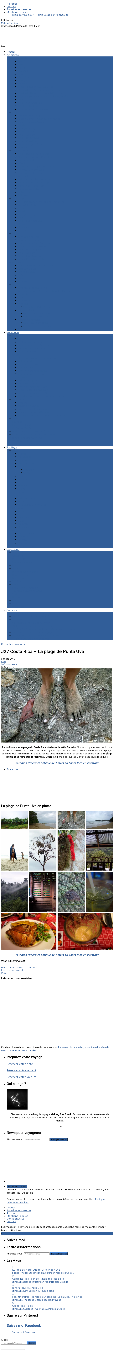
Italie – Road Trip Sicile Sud (34, 153)
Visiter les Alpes (27, 380)
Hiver (15, 284)
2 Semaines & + (21, 150)
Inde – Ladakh (26, 160)
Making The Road (10, 23)
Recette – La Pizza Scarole (33, 345)
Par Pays (12, 447)
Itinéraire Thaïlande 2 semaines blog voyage (36, 1299)
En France (13, 332)
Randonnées (20, 575)
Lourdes (23, 70)
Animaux (17, 552)
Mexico (22, 224)
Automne (18, 262)
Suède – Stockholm (29, 106)
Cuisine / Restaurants (25, 559)
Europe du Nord (27, 463)
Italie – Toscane (27, 99)
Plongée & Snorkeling (25, 571)
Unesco (17, 600)
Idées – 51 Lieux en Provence (35, 412)
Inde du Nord (26, 310)
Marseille (23, 77)
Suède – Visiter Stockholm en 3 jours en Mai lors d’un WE (43, 1272)
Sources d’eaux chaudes (27, 591)
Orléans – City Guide (24, 428)
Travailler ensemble (19, 9)
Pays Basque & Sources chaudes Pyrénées (43, 96)
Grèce (21, 275)
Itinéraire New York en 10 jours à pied (33, 1290)
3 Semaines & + (21, 176)
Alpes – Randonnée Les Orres (35, 86)
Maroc (21, 278)
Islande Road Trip (28, 236)
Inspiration (13, 549)
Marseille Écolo (27, 351)
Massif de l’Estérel (28, 405)
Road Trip (18, 578)
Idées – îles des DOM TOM (28, 437)
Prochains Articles (23, 546)
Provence (18, 399)
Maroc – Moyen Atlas (30, 144)
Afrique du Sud (27, 498)
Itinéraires (13, 55)
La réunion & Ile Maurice (32, 504)
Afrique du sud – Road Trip (34, 179)
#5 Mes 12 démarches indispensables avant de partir (43, 629)
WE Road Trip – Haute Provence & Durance (43, 415)
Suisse (21, 492)
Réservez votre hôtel (20, 1064)
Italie (21, 482)
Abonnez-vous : (15, 1139)
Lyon (21, 74)
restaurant (31, 967)
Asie (14, 530)
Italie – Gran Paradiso (30, 141)
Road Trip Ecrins (27, 383)
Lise (3, 661)
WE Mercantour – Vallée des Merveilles (41, 201)
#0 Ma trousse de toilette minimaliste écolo (38, 613)
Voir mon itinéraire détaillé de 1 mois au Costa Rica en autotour (57, 763)
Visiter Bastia (25, 361)
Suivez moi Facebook (24, 1325)
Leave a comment (12, 970)
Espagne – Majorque (30, 128)
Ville (14, 603)
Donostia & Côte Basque (37, 307)
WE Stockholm (27, 204)
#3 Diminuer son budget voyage (31, 622)
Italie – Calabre (26, 134)
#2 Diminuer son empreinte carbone (34, 619)
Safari (15, 584)
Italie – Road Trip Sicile (31, 249)
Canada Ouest (26, 271)
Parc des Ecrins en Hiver (32, 386)
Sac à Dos (18, 581)
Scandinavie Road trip (31, 240)
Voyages (20, 644)
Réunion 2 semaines (35, 323)
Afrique (16, 495)
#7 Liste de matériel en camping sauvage (37, 635)
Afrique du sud (27, 268)
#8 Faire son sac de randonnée (30, 638)
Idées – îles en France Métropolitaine (34, 434)
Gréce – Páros (26, 131)
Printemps (18, 198)
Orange (22, 80)
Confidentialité (15, 1218)
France (22, 466)
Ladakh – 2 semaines (35, 316)
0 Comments (9, 664)
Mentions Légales (17, 12)
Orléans (22, 83)
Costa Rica (24, 294)
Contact (11, 6)
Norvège (23, 485)
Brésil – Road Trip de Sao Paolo (36, 166)
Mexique (23, 524)
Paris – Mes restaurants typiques (31, 431)
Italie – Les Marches (29, 256)
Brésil (21, 208)
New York (23, 147)
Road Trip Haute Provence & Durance (40, 93)
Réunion (23, 163)
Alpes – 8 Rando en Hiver (33, 390)
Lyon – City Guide (22, 425)
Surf (14, 594)
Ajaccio (22, 61)
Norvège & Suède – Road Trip (35, 157)
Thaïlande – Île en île (30, 173)
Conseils (12, 610)
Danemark (24, 300)
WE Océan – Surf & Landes (28, 441)
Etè (14, 233)
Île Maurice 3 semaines (37, 326)
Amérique (18, 508)
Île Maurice (24, 192)
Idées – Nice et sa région (32, 409)
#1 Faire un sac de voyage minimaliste (35, 616)
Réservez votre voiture (21, 1077)
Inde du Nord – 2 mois (36, 313)
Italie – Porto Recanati (31, 259)
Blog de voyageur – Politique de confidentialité (40, 14)
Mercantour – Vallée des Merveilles (39, 90)
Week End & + (20, 58)
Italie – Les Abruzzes (30, 102)
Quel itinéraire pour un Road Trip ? (38, 358)
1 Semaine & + (20, 112)
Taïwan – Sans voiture (31, 169)
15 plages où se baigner (32, 342)
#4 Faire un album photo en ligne (32, 626)
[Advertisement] (60, 1162)
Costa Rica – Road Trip (31, 185)
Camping (17, 555)
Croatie (22, 125)
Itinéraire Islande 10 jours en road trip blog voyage (40, 1281)
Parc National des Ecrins (32, 287)
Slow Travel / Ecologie (25, 587)
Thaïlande (24, 230)
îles (14, 565)
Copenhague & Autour (31, 122)
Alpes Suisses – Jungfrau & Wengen (39, 118)
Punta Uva (12, 769)
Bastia (21, 64)
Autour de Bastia (28, 364)
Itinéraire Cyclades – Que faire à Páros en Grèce (38, 1308)
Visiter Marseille (27, 338)
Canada (22, 514)
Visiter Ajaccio (26, 367)
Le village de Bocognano (33, 370)
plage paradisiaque (12, 967)
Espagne (23, 303)
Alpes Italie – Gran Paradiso (34, 243)
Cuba (21, 297)
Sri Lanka (23, 195)
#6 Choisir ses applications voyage (32, 632)
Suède (22, 488)
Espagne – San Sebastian (33, 109)
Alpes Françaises (22, 377)
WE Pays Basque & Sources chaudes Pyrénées (45, 291)
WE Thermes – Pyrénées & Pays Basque (36, 444)
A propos (12, 3)
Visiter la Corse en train (31, 374)
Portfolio (17, 597)
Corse (15, 354)
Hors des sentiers (22, 562)
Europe (16, 450)
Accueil (11, 51)
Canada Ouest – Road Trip (33, 182)
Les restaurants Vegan (31, 348)
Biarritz (22, 67)
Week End (18, 606)
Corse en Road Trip (29, 115)
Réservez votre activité (21, 1070)
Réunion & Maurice (29, 319)
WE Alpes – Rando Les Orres (35, 393)
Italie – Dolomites (28, 137)
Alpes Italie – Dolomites (32, 246)
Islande (22, 479)
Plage (15, 568)
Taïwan (22, 281)
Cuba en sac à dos (28, 189)
